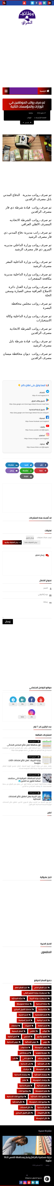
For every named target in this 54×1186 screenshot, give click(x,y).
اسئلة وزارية (42, 1009)
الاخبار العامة (42, 1025)
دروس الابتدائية (30, 1042)
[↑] (27, 1175)
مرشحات (26, 1069)
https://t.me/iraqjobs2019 (40, 395)
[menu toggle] (49, 3)
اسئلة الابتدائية (17, 998)
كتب (14, 1058)
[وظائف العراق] (27, 17)
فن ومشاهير (24, 1053)
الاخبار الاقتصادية (41, 1014)
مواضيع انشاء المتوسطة (38, 1102)
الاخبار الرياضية (42, 1020)
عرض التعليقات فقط (31, 542)
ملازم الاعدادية (24, 1085)
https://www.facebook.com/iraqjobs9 (37, 421)
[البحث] (4, 3)
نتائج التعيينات (42, 1112)
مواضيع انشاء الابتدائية (39, 1096)
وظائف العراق (17, 1178)
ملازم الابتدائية (42, 1085)
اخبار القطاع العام (21, 987)
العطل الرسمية (17, 1031)
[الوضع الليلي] (47, 1179)
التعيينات (28, 1025)
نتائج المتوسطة (41, 1118)
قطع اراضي (26, 1058)
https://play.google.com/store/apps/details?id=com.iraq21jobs (29, 404)
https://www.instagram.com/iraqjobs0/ (36, 438)
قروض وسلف (42, 1058)
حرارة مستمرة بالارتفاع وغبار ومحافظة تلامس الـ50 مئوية (27, 1159)
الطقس (33, 1031)
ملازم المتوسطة (41, 1091)
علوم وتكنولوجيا (41, 1053)
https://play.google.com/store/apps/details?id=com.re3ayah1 (29, 412)
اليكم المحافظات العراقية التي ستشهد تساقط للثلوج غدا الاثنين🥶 (24, 779)
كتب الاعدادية (26, 1063)
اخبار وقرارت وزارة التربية (38, 998)
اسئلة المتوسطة (23, 1003)
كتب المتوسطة (41, 1069)
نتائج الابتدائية (17, 1102)
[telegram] (32, 3)
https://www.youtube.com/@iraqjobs (37, 429)
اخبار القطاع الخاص (40, 987)
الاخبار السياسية (24, 1020)
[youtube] (24, 3)
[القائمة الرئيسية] (6, 90)
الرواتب (29, 117)
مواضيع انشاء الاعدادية (15, 1096)
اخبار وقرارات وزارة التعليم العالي (35, 993)
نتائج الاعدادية (42, 1107)
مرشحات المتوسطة (40, 1080)
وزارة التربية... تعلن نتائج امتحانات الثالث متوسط (24, 761)
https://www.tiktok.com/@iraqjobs (38, 447)
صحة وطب (24, 1047)
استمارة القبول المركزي (23, 1009)
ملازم (24, 1080)
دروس (45, 1042)
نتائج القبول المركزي (23, 1112)
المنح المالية (12, 1036)
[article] (27, 492)
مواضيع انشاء (24, 1091)
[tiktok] (28, 3)
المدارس (27, 1036)
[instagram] (40, 3)
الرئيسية (43, 91)
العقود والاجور (42, 1036)
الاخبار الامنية (23, 1014)
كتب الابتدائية (42, 1063)
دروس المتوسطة (41, 1047)
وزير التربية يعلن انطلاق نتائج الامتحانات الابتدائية (24, 797)
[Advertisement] (27, 56)
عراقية (47, 1165)
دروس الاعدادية (12, 1042)
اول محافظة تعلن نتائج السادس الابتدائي (24, 745)
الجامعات (14, 1025)
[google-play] (44, 3)
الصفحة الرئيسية (41, 117)
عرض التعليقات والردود (11, 542)
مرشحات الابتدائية (40, 1074)
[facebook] (36, 3)
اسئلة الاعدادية (41, 1003)
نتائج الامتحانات (25, 1107)
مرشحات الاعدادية (21, 1074)
